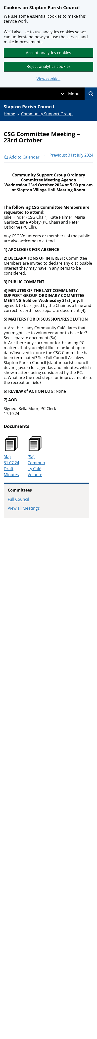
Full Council (18, 499)
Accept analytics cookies (48, 52)
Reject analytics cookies (49, 66)
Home (9, 114)
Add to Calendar (24, 157)
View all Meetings (24, 508)
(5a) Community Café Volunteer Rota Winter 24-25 (36, 466)
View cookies (48, 79)
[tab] (69, 93)
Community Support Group (47, 114)
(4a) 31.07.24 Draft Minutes (11, 465)
